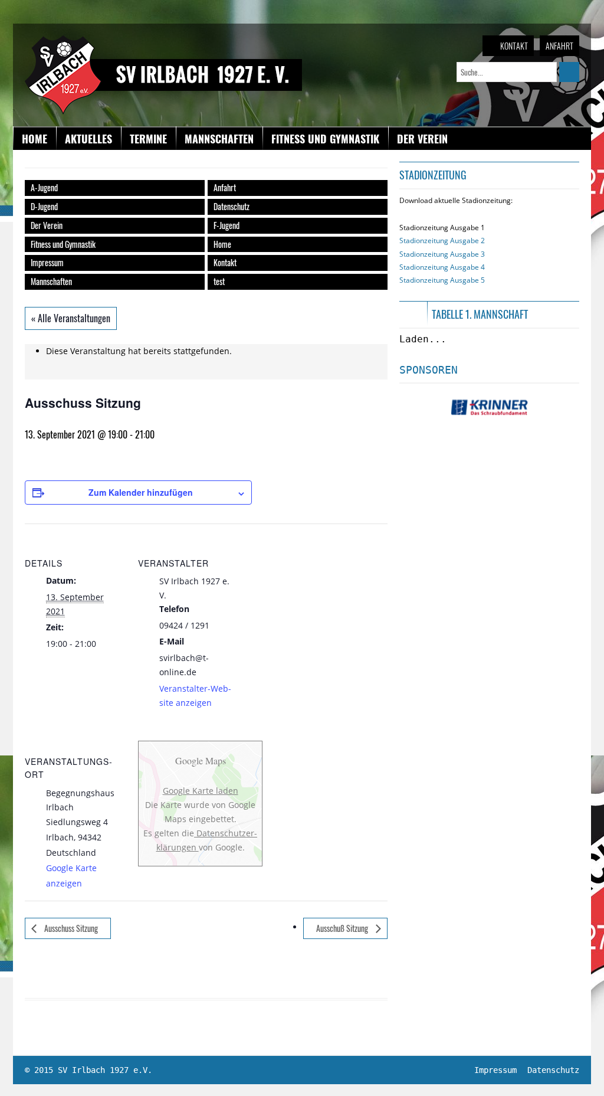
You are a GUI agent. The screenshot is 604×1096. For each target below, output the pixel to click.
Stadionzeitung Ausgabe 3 (442, 254)
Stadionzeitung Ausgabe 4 (442, 267)
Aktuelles (88, 138)
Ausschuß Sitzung (343, 928)
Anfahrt (559, 46)
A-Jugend (44, 187)
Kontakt (514, 46)
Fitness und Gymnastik (325, 138)
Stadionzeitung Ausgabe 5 (442, 280)
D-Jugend (44, 206)
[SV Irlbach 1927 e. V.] (163, 41)
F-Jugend (226, 225)
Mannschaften (219, 138)
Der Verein (422, 138)
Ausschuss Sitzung (70, 928)
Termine (148, 138)
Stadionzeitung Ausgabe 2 (442, 240)
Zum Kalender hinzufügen (140, 492)
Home (34, 138)
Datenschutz (232, 206)
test (219, 281)
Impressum (47, 262)
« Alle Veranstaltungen (70, 318)
